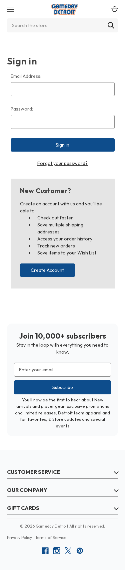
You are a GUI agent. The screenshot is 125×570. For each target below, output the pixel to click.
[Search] (111, 25)
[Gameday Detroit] (65, 9)
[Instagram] (56, 550)
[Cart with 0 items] (113, 9)
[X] (68, 550)
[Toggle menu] (8, 9)
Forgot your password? (62, 163)
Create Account (47, 270)
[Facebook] (45, 550)
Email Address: (26, 76)
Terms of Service (50, 537)
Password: (22, 109)
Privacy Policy (19, 537)
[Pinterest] (79, 550)
